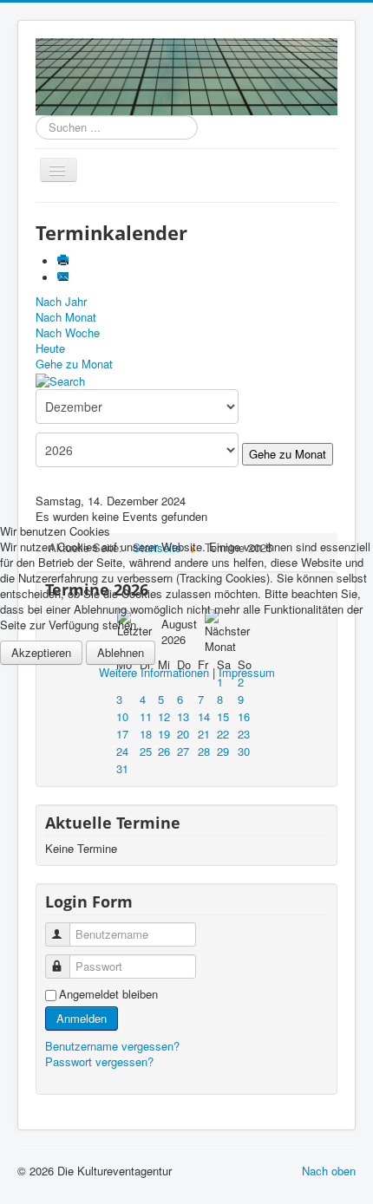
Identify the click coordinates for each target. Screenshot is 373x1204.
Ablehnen (120, 652)
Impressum (247, 672)
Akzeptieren (41, 652)
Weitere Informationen (154, 672)
